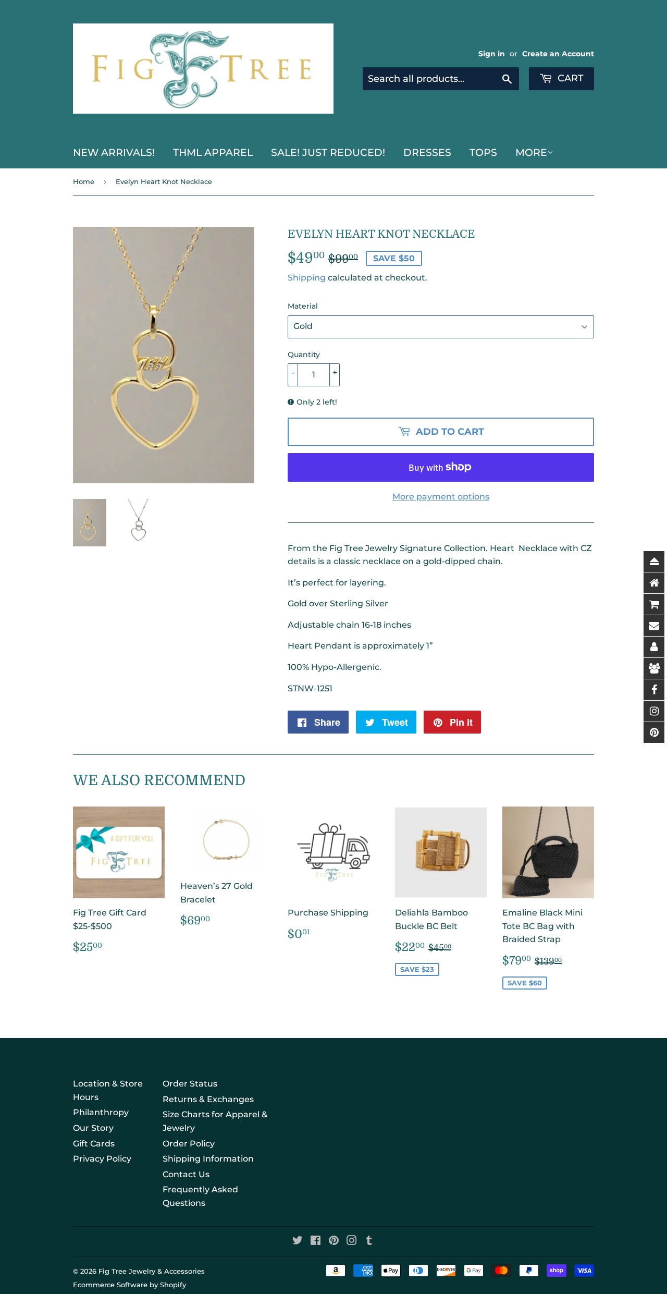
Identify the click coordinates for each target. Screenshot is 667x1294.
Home (83, 181)
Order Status (190, 1084)
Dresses (427, 152)
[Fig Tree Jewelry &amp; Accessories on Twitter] (297, 1242)
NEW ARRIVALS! (114, 152)
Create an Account (558, 54)
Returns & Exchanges (208, 1099)
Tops (483, 152)
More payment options (440, 497)
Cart (569, 78)
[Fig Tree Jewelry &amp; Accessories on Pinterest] (333, 1242)
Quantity (304, 354)
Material (303, 306)
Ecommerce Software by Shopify (129, 1284)
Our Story (93, 1128)
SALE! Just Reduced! (328, 152)
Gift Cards (94, 1144)
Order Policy (189, 1144)
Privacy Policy (102, 1159)
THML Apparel (213, 152)
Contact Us (186, 1174)
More (531, 152)
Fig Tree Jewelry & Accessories (151, 1271)
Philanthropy (101, 1112)
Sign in (491, 54)
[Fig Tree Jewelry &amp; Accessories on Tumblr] (369, 1242)
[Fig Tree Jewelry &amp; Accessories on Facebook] (315, 1242)
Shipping (307, 278)
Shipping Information (208, 1159)
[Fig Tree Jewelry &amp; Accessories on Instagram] (352, 1242)
